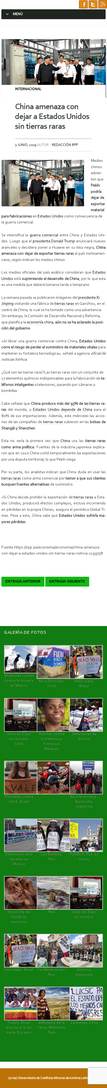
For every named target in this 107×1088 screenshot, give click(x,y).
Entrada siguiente (67, 582)
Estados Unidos (50, 216)
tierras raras (64, 304)
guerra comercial (44, 235)
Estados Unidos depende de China (62, 410)
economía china (40, 322)
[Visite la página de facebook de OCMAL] (83, 4)
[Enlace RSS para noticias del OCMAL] (102, 4)
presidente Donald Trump (54, 241)
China (65, 441)
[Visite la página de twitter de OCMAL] (93, 4)
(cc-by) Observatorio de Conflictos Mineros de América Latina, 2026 (53, 1078)
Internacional (28, 89)
